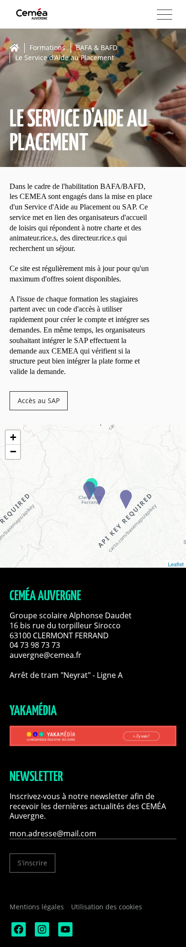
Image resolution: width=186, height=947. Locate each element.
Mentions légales (37, 906)
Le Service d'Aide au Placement (64, 58)
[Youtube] (64, 933)
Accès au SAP (39, 400)
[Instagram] (41, 933)
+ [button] (13, 437)
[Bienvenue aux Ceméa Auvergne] (47, 14)
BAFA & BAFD (96, 48)
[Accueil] (17, 47)
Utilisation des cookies (106, 906)
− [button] (13, 452)
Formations (47, 48)
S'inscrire (32, 862)
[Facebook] (18, 933)
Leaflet (176, 564)
